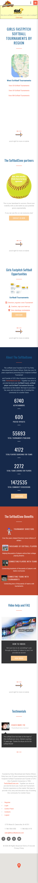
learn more (19, 496)
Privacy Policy (19, 848)
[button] (19, 865)
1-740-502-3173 (26, 829)
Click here (19, 17)
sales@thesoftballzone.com (14, 833)
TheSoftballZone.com (13, 381)
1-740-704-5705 (10, 829)
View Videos (19, 658)
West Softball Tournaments (19, 80)
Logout (6, 815)
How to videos (19, 644)
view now (19, 315)
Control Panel (9, 809)
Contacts (7, 812)
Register (7, 802)
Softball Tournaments (19, 297)
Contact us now (19, 218)
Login (6, 806)
